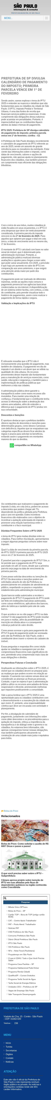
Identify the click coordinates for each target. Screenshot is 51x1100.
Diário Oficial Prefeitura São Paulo (23, 939)
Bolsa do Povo (11, 811)
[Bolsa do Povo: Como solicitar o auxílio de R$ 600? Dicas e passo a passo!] (25, 830)
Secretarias (11, 1050)
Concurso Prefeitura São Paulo (21, 936)
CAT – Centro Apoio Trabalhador (22, 920)
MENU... (8, 18)
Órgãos (9, 1054)
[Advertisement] (25, 48)
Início (8, 1043)
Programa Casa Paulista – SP (21, 964)
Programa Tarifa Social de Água (22, 979)
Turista (9, 1047)
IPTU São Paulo (15, 943)
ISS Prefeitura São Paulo (19, 947)
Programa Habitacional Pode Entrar (23, 968)
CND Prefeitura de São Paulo (20, 932)
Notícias (10, 1062)
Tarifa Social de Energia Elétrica (22, 983)
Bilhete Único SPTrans (17, 907)
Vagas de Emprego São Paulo (21, 990)
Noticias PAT (13, 928)
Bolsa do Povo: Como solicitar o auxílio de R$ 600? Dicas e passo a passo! (24, 845)
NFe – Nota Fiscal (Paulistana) (21, 951)
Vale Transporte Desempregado (22, 994)
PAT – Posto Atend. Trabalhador (22, 924)
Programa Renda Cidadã (19, 972)
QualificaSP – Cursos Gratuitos (21, 975)
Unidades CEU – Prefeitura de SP (22, 987)
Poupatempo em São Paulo (20, 954)
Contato (9, 1058)
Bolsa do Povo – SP (16, 911)
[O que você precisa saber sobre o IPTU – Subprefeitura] (25, 860)
